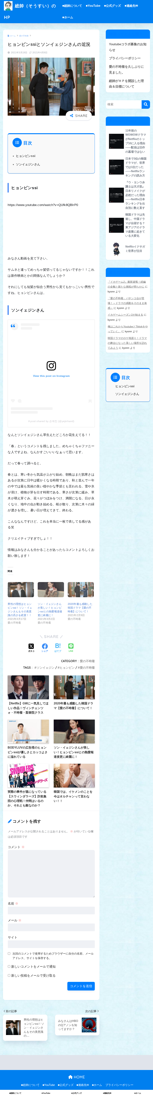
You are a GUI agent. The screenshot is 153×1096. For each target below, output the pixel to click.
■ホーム (67, 17)
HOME (79, 1077)
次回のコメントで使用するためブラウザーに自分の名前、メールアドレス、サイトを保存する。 (53, 956)
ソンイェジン (45, 667)
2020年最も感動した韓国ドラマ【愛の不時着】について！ (80, 607)
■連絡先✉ (131, 5)
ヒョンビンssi (25, 156)
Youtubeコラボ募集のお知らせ (127, 47)
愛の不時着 (87, 661)
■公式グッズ (112, 5)
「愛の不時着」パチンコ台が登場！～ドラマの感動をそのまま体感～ (127, 303)
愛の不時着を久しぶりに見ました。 (126, 69)
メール (14, 920)
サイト (12, 937)
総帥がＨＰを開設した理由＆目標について (126, 83)
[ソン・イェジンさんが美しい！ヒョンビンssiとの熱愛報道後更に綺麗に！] (51, 589)
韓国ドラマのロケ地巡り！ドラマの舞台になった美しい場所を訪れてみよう (127, 343)
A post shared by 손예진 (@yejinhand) (51, 421)
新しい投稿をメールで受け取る (33, 975)
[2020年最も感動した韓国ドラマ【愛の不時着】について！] (81, 589)
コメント (16, 847)
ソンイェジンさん (28, 164)
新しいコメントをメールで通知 (33, 966)
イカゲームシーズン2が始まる (125, 314)
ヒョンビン (67, 667)
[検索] (146, 104)
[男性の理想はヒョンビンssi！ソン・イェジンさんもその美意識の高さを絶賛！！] (21, 589)
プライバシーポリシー (125, 58)
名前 (13, 903)
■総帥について (72, 5)
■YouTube (93, 5)
